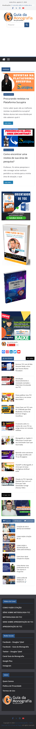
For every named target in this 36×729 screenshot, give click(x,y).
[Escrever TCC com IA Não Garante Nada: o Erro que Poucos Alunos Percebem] (8, 368)
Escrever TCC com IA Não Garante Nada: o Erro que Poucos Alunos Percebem (24, 367)
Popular (8, 521)
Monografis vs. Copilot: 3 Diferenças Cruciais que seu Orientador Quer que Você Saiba (24, 441)
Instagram (7, 666)
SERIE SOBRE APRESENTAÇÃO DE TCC (18, 622)
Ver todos (30, 358)
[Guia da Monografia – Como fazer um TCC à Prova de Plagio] (4, 59)
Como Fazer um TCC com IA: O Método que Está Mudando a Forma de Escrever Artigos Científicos (24, 411)
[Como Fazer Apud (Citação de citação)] (9, 558)
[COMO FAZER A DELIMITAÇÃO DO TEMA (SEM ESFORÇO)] (9, 547)
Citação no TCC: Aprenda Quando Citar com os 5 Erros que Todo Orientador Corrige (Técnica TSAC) (24, 483)
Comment (30, 521)
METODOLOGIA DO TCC (12, 617)
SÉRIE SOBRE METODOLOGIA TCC (16, 612)
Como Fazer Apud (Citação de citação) (23, 557)
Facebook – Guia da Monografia (16, 647)
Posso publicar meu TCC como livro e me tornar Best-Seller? (24, 397)
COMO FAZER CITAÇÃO (12, 607)
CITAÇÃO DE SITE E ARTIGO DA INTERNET (24, 528)
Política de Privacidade (12, 686)
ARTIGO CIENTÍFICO (8, 94)
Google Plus (7, 661)
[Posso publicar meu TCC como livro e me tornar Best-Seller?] (8, 398)
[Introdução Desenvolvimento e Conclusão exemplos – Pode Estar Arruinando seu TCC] (8, 384)
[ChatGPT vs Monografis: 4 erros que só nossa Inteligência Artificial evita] (8, 469)
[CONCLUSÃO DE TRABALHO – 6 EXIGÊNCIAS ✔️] (9, 580)
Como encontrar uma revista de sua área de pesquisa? (15, 158)
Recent (18, 521)
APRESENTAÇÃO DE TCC (12, 626)
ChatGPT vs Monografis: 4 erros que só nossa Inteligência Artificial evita (24, 468)
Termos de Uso (9, 691)
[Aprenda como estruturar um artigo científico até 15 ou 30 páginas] (8, 455)
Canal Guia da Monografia (13, 656)
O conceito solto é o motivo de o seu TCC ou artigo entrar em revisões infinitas (24, 427)
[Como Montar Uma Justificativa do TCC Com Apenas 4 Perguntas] (9, 567)
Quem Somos (8, 681)
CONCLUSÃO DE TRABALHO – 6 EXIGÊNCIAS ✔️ (22, 580)
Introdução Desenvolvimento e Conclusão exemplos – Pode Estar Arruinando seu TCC (23, 383)
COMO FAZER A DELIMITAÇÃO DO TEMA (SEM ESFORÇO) (24, 547)
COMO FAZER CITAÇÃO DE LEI (24, 537)
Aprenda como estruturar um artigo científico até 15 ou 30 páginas (24, 455)
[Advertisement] (18, 43)
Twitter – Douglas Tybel (12, 651)
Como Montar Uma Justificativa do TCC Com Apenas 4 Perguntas (23, 568)
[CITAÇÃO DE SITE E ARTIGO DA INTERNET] (9, 528)
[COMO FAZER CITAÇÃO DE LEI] (9, 537)
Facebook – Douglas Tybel (13, 642)
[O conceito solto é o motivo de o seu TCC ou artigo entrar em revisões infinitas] (8, 428)
